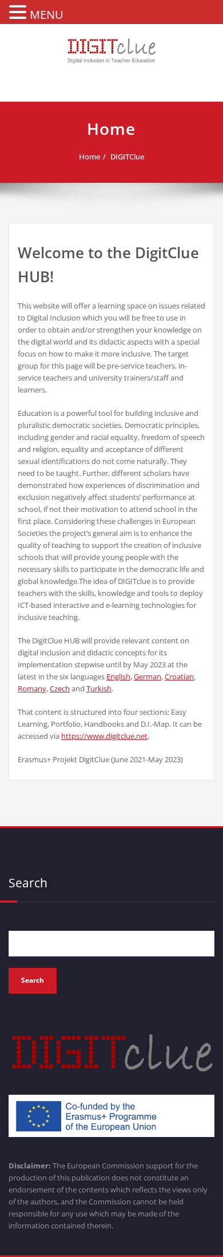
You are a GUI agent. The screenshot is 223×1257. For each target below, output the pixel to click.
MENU (46, 14)
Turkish (99, 688)
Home (89, 156)
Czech (60, 688)
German (147, 676)
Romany (32, 688)
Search (28, 883)
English (118, 676)
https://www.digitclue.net (104, 736)
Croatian (179, 676)
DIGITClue (127, 156)
